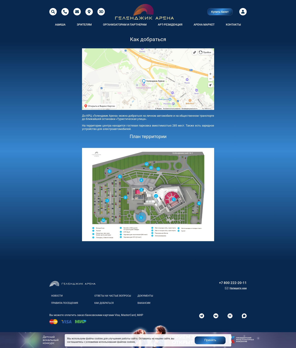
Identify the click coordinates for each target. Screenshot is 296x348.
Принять (210, 340)
